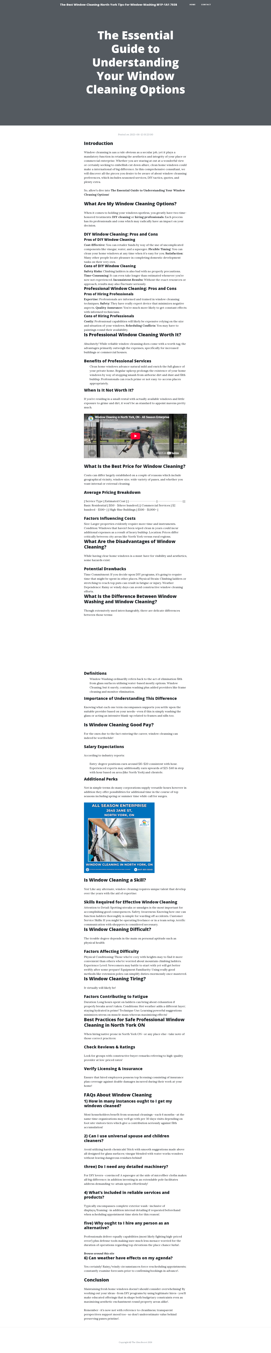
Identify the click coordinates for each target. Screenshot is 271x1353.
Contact (206, 4)
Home (192, 4)
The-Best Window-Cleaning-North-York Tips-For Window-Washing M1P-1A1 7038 (118, 4)
